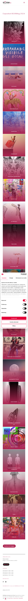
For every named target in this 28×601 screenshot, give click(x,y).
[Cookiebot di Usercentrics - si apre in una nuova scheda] (21, 274)
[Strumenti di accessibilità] (5, 598)
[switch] (25, 304)
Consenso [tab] (4, 277)
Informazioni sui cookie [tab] (21, 277)
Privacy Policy (10, 598)
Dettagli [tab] (11, 277)
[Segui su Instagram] (6, 582)
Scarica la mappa (9, 546)
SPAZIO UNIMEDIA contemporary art (14, 423)
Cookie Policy (15, 598)
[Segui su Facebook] (3, 582)
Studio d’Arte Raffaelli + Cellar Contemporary (14, 469)
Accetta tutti (14, 318)
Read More (15, 43)
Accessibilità (21, 598)
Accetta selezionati (14, 322)
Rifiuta (14, 325)
